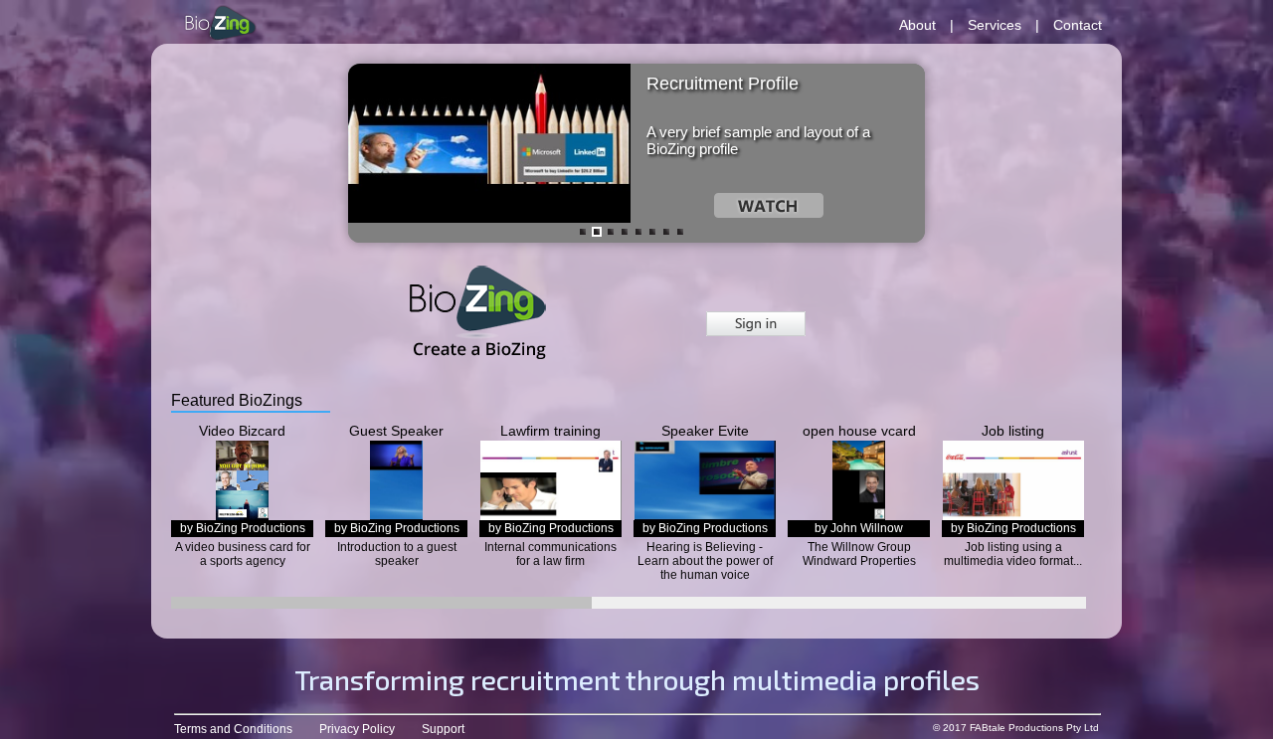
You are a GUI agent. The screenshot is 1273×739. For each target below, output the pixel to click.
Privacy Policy (357, 729)
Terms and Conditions (233, 729)
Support (443, 729)
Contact (1077, 25)
